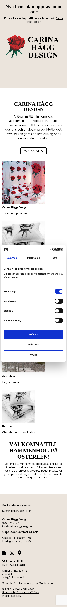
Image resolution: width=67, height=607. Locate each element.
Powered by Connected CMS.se (20, 592)
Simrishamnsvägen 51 (14, 570)
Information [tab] (33, 258)
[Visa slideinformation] (18, 81)
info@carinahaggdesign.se (17, 526)
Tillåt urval (33, 344)
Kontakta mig (33, 150)
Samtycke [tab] (12, 258)
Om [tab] (55, 258)
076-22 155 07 (10, 522)
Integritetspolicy (11, 595)
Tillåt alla (33, 334)
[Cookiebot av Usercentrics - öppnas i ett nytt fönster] (49, 250)
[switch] (59, 301)
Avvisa (33, 355)
